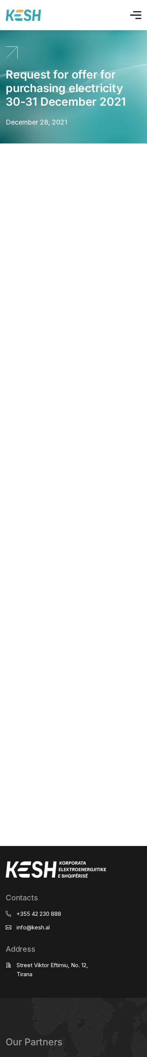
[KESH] (23, 15)
